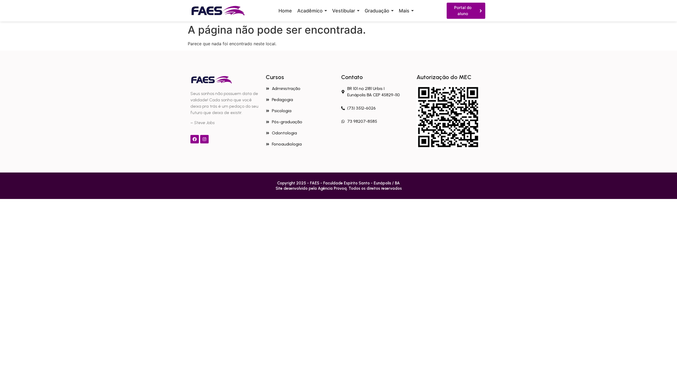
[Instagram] (204, 139)
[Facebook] (194, 139)
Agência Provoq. (333, 188)
